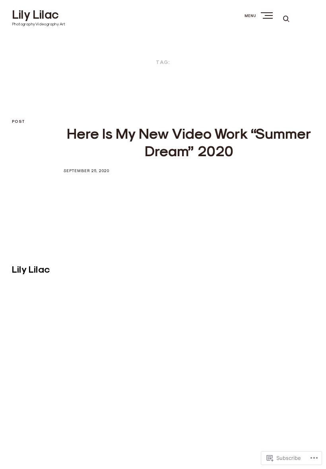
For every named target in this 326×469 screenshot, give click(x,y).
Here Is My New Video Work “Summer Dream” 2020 (189, 142)
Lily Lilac (35, 14)
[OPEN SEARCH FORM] (286, 18)
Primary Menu (268, 15)
